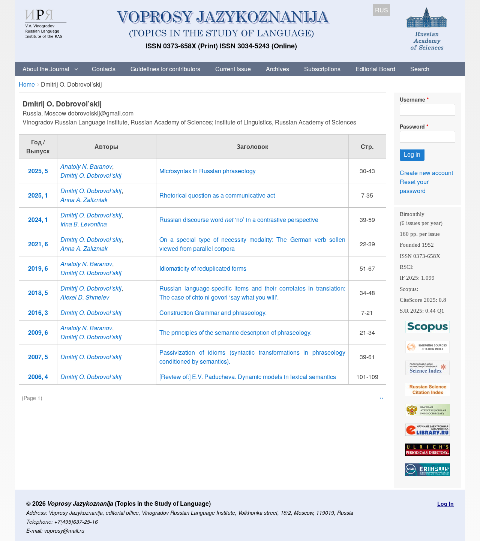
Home (27, 84)
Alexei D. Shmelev (84, 297)
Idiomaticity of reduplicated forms (202, 268)
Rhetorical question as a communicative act (217, 195)
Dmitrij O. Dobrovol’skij (91, 175)
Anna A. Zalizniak (84, 199)
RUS (381, 10)
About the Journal (45, 68)
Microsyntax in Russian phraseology (207, 170)
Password (412, 126)
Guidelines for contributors (165, 68)
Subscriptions (322, 68)
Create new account (426, 172)
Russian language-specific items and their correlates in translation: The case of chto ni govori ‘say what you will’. (252, 292)
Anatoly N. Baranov (86, 166)
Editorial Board (375, 68)
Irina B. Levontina (83, 224)
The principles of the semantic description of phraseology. (235, 332)
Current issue (233, 68)
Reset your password (414, 186)
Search (419, 68)
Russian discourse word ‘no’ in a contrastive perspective (238, 219)
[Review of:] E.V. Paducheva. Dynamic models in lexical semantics (247, 376)
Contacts (104, 68)
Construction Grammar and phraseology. (213, 312)
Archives (277, 68)
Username (412, 99)
